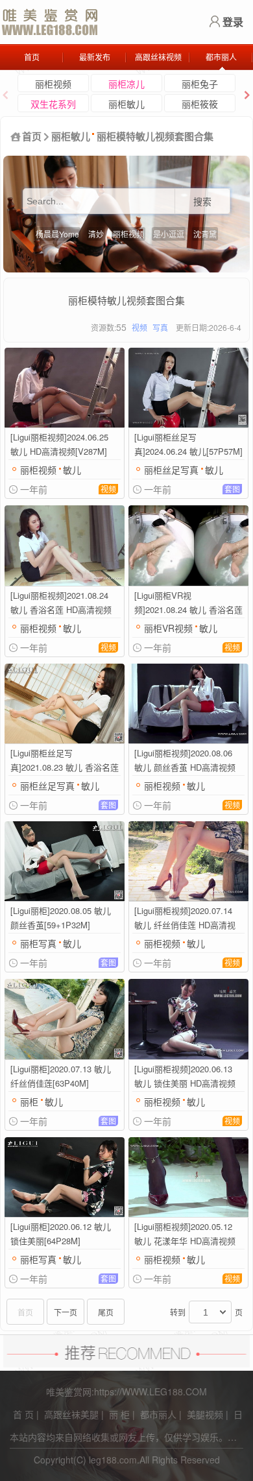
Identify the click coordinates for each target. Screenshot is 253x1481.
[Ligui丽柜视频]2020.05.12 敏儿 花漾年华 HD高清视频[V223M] (184, 1234)
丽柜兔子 (200, 83)
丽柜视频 (53, 83)
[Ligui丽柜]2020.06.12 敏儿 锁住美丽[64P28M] (60, 1233)
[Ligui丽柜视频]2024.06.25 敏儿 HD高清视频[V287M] (59, 444)
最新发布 (94, 56)
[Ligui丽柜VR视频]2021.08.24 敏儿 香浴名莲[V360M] (188, 603)
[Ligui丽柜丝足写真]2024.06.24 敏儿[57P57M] (188, 444)
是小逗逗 (168, 233)
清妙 (96, 233)
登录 (233, 21)
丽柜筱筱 (200, 103)
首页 (32, 56)
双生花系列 (53, 103)
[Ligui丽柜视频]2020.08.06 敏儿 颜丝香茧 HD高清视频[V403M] (184, 761)
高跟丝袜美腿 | (74, 1414)
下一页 (65, 1312)
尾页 (106, 1312)
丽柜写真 (38, 943)
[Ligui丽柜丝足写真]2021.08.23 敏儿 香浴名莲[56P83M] (64, 761)
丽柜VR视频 (168, 627)
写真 (160, 327)
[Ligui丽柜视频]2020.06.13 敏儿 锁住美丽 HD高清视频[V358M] (184, 1076)
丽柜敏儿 (126, 103)
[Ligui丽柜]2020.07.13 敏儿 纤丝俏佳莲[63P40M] (60, 1076)
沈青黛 (205, 233)
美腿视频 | (207, 1414)
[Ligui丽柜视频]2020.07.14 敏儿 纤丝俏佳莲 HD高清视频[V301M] (184, 918)
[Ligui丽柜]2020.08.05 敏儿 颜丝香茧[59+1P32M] (60, 917)
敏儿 (72, 469)
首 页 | (26, 1414)
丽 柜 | (122, 1414)
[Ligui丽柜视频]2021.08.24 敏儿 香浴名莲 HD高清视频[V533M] (61, 603)
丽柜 (29, 1101)
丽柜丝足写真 (171, 469)
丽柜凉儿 (126, 83)
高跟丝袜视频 (158, 56)
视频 (139, 327)
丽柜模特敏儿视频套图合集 (155, 136)
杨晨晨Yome (57, 233)
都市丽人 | (161, 1414)
